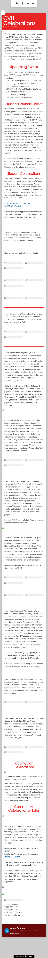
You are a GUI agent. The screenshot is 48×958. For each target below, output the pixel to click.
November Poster (12, 857)
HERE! (7, 851)
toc (3, 12)
